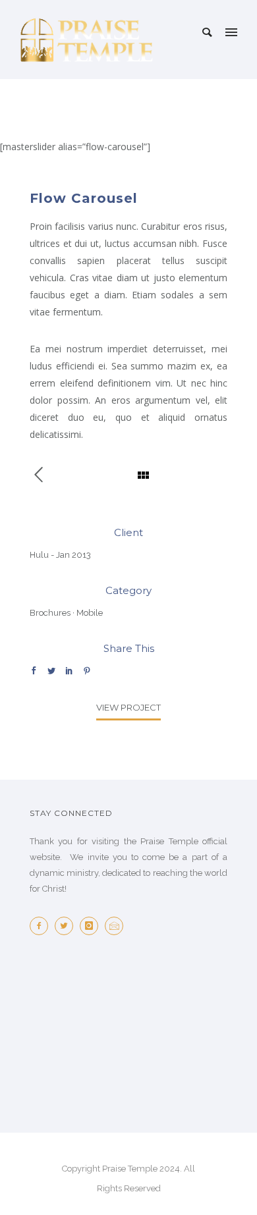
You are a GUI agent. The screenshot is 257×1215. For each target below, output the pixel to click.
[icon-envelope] (117, 926)
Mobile (89, 613)
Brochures (50, 613)
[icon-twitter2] (67, 926)
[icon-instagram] (92, 926)
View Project (128, 707)
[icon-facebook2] (42, 926)
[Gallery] (45, 475)
